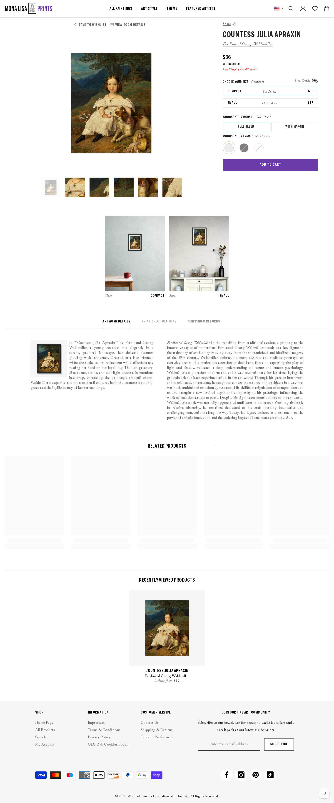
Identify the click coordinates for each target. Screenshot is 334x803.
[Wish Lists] (315, 8)
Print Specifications (159, 321)
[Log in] (303, 8)
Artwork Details (116, 321)
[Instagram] (241, 775)
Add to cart (270, 164)
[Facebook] (226, 775)
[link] (34, 540)
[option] (111, 102)
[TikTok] (270, 775)
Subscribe (279, 744)
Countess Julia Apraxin (167, 671)
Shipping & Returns (204, 321)
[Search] (291, 8)
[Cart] (326, 8)
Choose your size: (243, 82)
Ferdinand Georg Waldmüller (248, 44)
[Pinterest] (255, 775)
